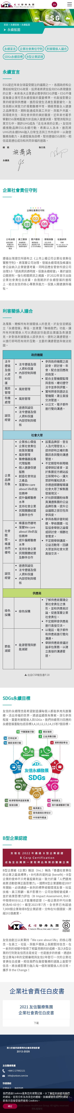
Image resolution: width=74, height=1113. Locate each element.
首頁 (6, 24)
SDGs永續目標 (13, 56)
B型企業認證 (35, 56)
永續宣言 (10, 49)
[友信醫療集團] (17, 4)
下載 (36, 1023)
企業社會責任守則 (31, 49)
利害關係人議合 (57, 49)
